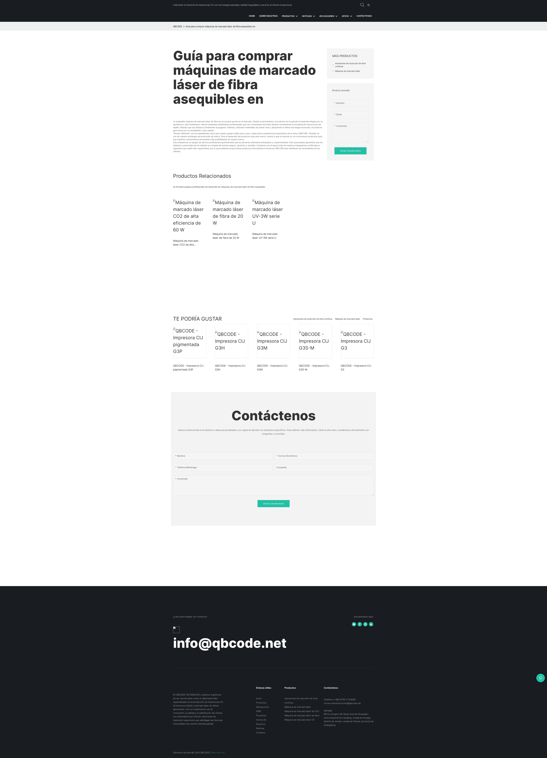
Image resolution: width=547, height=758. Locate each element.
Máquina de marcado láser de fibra (301, 715)
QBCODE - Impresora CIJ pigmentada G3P (188, 367)
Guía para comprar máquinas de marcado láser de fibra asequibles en (220, 26)
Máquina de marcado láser (347, 319)
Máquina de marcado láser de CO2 (301, 711)
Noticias (260, 728)
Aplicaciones (262, 707)
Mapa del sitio (218, 752)
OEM (258, 711)
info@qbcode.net (230, 643)
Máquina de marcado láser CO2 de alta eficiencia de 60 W (185, 243)
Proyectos (261, 715)
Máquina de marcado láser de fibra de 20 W (226, 235)
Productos (368, 319)
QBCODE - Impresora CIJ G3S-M (314, 367)
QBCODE (177, 26)
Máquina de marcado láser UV (299, 719)
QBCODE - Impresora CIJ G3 (356, 367)
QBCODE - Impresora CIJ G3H (230, 367)
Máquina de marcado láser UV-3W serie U (265, 235)
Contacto (260, 732)
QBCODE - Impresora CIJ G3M (272, 367)
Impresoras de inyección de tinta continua (312, 319)
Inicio (259, 698)
